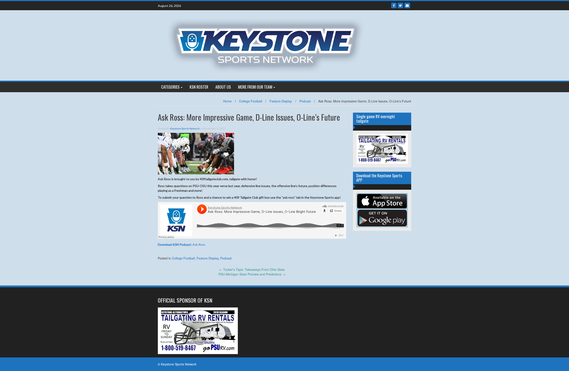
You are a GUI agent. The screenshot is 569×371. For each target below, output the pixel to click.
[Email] (407, 5)
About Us (223, 87)
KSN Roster (199, 87)
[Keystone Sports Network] (268, 45)
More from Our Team (255, 87)
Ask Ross (181, 244)
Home (227, 101)
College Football (250, 101)
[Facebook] (394, 5)
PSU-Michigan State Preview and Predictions (251, 274)
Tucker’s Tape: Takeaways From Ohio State (252, 269)
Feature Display (281, 101)
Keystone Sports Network (184, 128)
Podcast (305, 101)
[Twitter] (400, 5)
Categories (170, 87)
